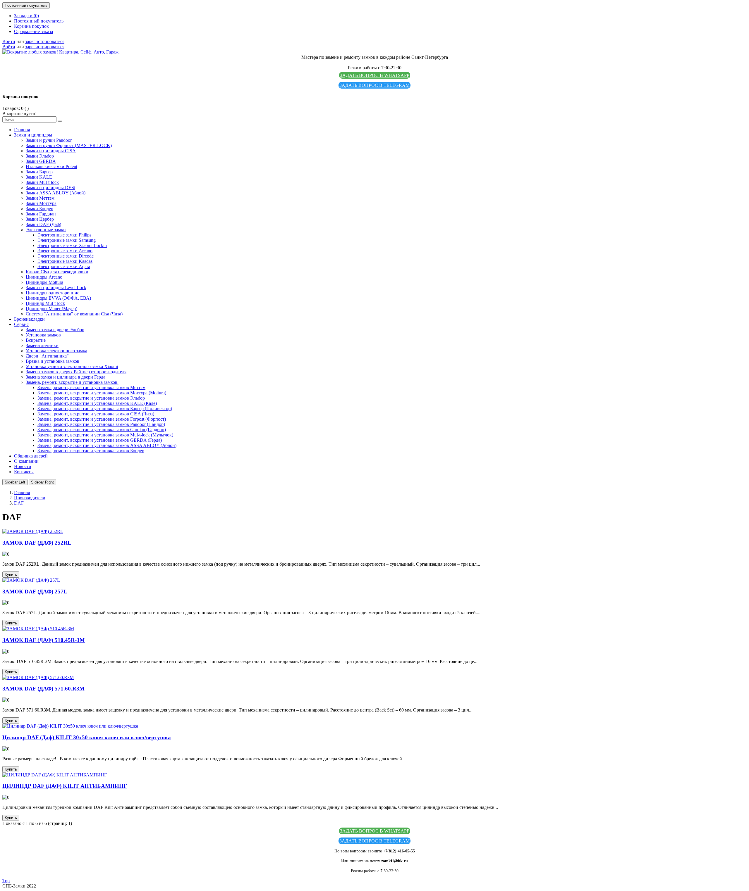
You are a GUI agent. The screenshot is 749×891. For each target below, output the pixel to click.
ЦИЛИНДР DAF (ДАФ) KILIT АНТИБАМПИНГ (64, 786)
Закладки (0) (26, 15)
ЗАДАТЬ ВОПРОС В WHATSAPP (374, 75)
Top (6, 880)
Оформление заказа (33, 31)
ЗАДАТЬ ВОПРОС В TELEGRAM (374, 85)
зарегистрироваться (44, 41)
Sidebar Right (42, 482)
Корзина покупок (31, 26)
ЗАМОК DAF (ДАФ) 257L (34, 591)
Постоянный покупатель (38, 20)
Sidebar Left (15, 482)
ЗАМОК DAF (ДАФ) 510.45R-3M (43, 640)
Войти (8, 41)
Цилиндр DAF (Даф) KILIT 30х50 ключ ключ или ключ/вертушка (86, 737)
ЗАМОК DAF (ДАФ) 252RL (36, 543)
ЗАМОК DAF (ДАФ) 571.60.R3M (43, 688)
